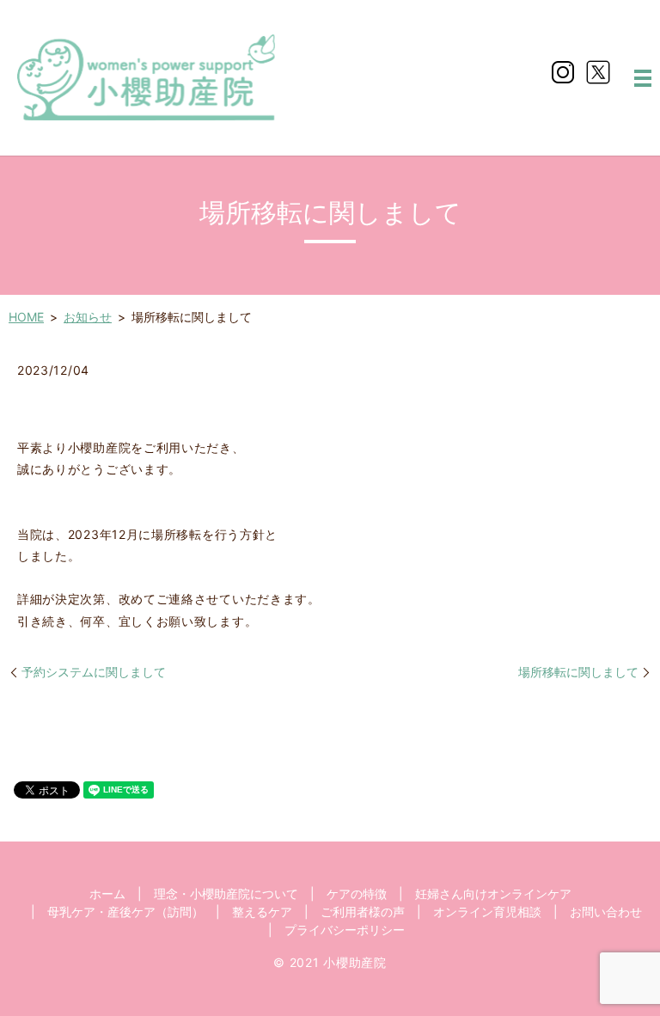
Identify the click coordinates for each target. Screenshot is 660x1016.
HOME (26, 316)
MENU (642, 78)
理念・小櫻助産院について (226, 893)
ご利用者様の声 (363, 911)
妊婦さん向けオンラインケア (493, 893)
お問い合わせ (606, 911)
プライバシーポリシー (344, 929)
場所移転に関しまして (578, 671)
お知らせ (88, 316)
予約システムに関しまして (93, 671)
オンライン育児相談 (487, 911)
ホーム (107, 893)
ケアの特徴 (357, 893)
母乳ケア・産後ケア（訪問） (125, 911)
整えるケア (262, 911)
